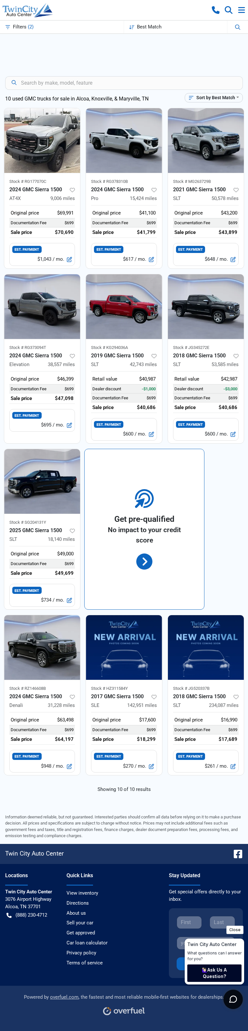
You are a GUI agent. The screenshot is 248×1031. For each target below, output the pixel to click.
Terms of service (85, 963)
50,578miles (225, 198)
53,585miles (225, 364)
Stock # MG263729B (192, 181)
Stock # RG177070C (27, 181)
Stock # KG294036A (109, 347)
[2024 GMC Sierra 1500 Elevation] (42, 306)
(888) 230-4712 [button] (31, 915)
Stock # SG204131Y (27, 522)
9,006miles (62, 198)
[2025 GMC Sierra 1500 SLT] (42, 481)
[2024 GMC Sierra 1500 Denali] (42, 647)
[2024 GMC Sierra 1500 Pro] (124, 140)
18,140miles (61, 539)
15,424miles (143, 198)
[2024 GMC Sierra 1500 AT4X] (42, 140)
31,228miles (61, 705)
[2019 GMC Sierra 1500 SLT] (124, 306)
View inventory (82, 893)
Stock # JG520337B (191, 688)
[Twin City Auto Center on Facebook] (235, 853)
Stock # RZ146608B (27, 688)
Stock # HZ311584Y (109, 688)
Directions (78, 903)
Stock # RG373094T (27, 347)
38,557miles (61, 364)
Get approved (81, 933)
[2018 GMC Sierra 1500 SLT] (206, 306)
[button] (215, 10)
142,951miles (142, 705)
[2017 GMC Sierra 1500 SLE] (124, 647)
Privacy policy (81, 953)
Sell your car (80, 923)
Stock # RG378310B (109, 181)
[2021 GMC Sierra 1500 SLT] (206, 140)
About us (76, 913)
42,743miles (143, 364)
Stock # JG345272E (191, 347)
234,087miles (224, 705)
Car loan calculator (87, 943)
